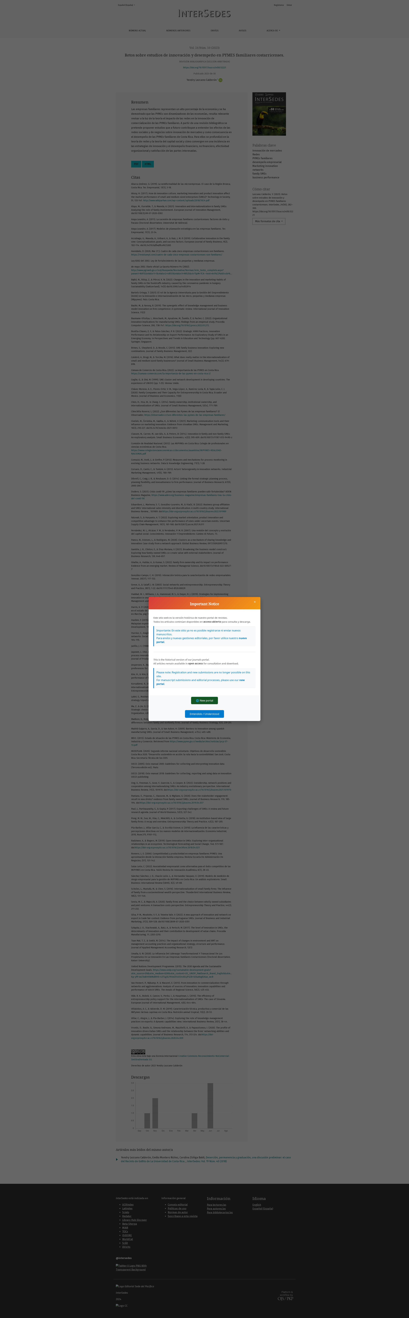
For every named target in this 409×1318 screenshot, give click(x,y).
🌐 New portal (204, 700)
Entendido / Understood (204, 714)
